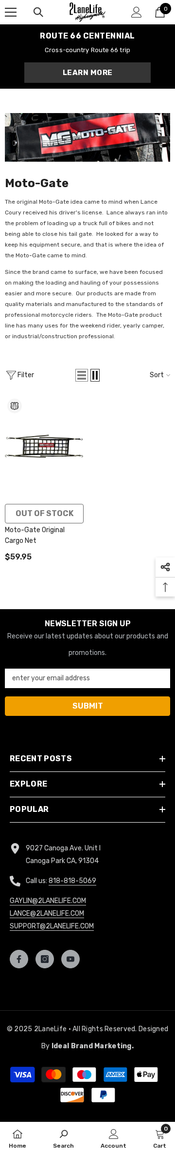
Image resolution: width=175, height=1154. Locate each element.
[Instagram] (87, 623)
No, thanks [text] (92, 647)
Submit (87, 591)
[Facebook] (66, 623)
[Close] (160, 486)
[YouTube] (107, 623)
